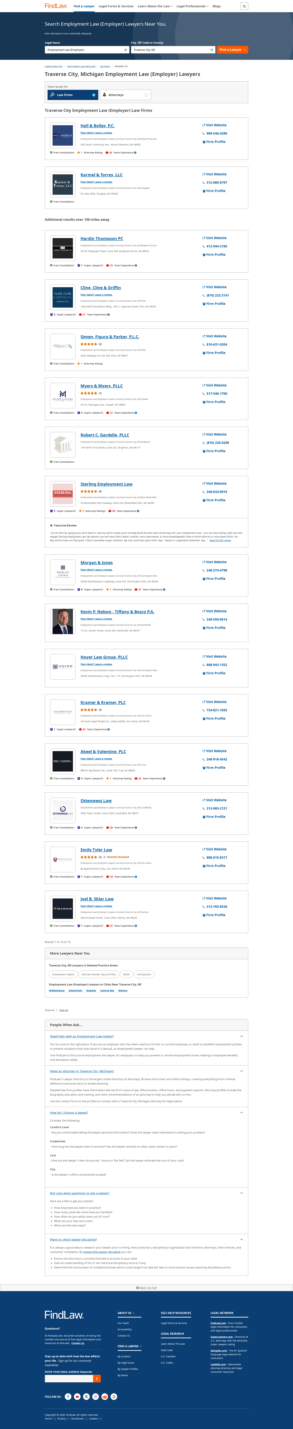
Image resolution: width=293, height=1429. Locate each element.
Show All (49, 1010)
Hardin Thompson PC (102, 238)
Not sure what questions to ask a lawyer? (79, 1193)
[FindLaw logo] (57, 6)
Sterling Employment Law (107, 484)
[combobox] (87, 50)
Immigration (144, 974)
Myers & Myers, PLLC (102, 385)
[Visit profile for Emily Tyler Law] (62, 859)
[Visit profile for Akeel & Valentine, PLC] (62, 761)
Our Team (123, 1323)
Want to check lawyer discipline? (73, 1239)
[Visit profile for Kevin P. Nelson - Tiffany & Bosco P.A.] (62, 621)
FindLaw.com (218, 1323)
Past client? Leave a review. (96, 132)
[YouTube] (77, 1396)
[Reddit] (104, 1396)
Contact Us (124, 1335)
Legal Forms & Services (174, 1323)
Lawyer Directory (54, 66)
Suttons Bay (107, 990)
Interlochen (75, 990)
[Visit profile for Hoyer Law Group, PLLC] (62, 666)
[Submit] (97, 1378)
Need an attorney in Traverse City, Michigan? (82, 1071)
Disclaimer (77, 1418)
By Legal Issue (126, 1362)
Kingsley (91, 990)
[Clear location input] (212, 50)
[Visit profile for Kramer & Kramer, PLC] (62, 712)
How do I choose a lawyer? (69, 1113)
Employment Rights (63, 974)
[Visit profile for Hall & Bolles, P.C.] (62, 135)
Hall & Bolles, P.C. (98, 125)
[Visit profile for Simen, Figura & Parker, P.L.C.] (62, 346)
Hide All (63, 1010)
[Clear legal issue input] (126, 50)
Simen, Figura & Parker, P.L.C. (110, 336)
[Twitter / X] (86, 1396)
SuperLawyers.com (222, 1336)
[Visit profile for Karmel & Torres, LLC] (62, 184)
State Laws (167, 1350)
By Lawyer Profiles (128, 1369)
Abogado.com (219, 1350)
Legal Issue (52, 43)
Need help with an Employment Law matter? (82, 1036)
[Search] (244, 6)
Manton (123, 990)
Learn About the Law (173, 1343)
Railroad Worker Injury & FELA (99, 974)
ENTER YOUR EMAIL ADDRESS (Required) (68, 1371)
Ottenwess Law (96, 800)
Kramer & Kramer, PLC (103, 702)
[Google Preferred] (114, 1396)
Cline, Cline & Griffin (101, 287)
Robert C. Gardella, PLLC (105, 435)
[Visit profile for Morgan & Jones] (62, 572)
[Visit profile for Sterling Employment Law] (62, 493)
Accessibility (125, 1329)
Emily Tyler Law (96, 849)
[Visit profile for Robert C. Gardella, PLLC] (62, 444)
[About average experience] (135, 152)
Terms (48, 1418)
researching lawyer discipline (101, 1252)
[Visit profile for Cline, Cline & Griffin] (62, 297)
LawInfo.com (218, 1364)
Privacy (61, 1418)
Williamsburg (57, 990)
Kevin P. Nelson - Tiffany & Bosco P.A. (117, 611)
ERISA (126, 974)
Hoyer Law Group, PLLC (104, 657)
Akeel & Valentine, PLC (103, 751)
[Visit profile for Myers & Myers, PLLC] (62, 395)
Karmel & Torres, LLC (102, 174)
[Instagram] (95, 1396)
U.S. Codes (167, 1362)
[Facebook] (68, 1396)
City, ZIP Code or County (147, 43)
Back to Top (148, 1287)
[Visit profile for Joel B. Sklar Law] (62, 908)
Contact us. (78, 1343)
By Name (123, 1375)
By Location (124, 1356)
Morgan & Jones (97, 562)
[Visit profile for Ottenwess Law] (62, 810)
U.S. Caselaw (168, 1356)
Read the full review (220, 540)
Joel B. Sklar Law (97, 899)
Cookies (93, 1418)
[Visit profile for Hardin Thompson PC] (62, 248)
